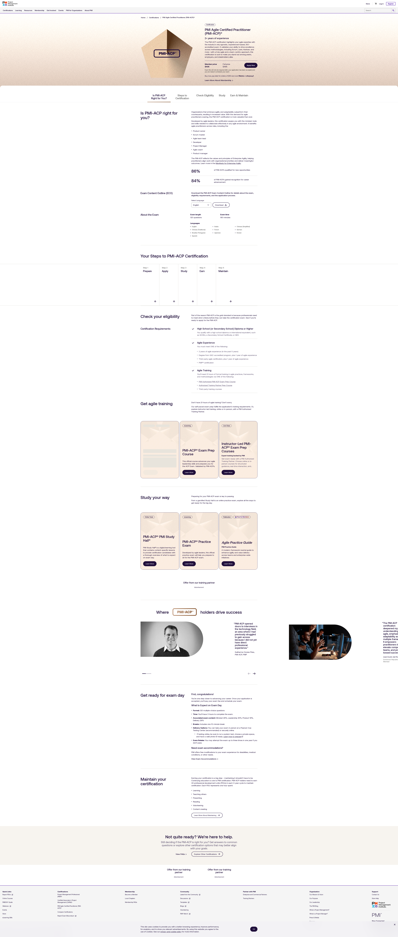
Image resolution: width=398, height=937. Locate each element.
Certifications (8, 10)
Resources (28, 10)
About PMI (89, 10)
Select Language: (197, 200)
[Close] (394, 924)
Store (368, 4)
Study (222, 95)
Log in (381, 4)
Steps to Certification (182, 97)
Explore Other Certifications (205, 854)
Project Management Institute (381, 905)
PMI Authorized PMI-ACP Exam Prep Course (217, 381)
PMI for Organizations (74, 10)
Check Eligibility (205, 95)
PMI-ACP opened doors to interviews (245, 625)
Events (61, 10)
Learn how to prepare (233, 736)
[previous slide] (249, 673)
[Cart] (375, 3)
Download (219, 205)
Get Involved (51, 10)
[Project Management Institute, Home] (9, 3)
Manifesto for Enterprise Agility (228, 163)
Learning (18, 10)
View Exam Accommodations (203, 759)
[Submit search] (393, 10)
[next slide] (254, 673)
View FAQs (180, 854)
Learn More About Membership (218, 80)
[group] (198, 645)
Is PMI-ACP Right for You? (159, 97)
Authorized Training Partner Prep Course (215, 385)
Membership (39, 10)
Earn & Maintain (239, 95)
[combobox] (380, 10)
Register (391, 4)
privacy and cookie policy (170, 931)
